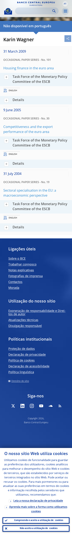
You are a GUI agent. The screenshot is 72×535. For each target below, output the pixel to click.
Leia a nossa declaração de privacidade (38, 501)
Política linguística (21, 372)
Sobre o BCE (17, 258)
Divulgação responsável (25, 326)
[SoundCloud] (51, 406)
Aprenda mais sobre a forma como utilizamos (38, 509)
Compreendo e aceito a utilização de (38, 520)
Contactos (15, 282)
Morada (13, 287)
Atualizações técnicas (23, 320)
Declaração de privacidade (27, 354)
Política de (21, 360)
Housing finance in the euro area (28, 68)
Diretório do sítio (20, 381)
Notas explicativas (21, 270)
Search (54, 11)
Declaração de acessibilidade (28, 366)
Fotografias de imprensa (25, 276)
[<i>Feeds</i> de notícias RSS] (60, 406)
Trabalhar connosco (22, 264)
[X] (13, 406)
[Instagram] (32, 406)
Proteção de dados (21, 348)
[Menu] (65, 11)
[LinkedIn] (22, 406)
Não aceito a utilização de (38, 528)
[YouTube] (41, 406)
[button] (65, 3)
